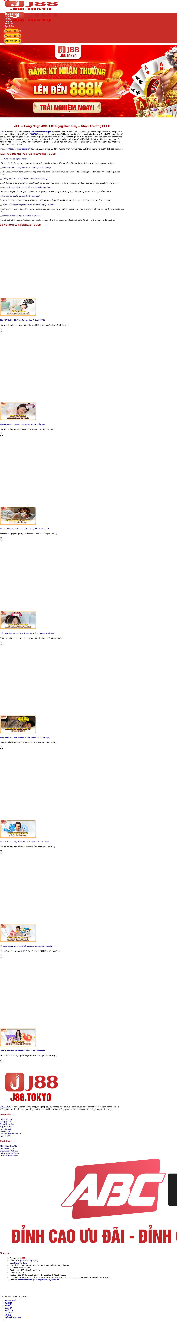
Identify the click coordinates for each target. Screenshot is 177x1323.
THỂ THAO (10, 23)
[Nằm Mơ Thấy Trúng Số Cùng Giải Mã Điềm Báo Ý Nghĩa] (18, 419)
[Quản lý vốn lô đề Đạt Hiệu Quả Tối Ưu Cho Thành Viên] (18, 1046)
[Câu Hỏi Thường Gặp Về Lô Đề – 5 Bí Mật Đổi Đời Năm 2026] (18, 837)
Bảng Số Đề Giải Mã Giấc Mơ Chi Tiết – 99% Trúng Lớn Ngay (25, 737)
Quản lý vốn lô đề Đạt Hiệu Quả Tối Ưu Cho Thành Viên (22, 1050)
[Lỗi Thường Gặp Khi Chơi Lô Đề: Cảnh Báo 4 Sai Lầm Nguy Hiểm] (18, 941)
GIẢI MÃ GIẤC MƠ (13, 1317)
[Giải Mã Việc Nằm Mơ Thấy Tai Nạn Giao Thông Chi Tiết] (18, 315)
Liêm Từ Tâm (20, 1263)
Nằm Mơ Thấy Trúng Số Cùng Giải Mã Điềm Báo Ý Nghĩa (22, 424)
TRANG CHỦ (10, 14)
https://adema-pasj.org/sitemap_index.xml (39, 1279)
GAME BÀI (9, 26)
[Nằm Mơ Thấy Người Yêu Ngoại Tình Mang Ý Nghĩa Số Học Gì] (18, 524)
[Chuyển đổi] (1, 159)
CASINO (8, 16)
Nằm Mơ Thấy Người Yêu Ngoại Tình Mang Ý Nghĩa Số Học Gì (24, 529)
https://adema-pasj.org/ (19, 149)
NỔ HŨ (8, 19)
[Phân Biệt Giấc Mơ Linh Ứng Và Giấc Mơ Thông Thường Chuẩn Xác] (18, 628)
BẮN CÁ (8, 21)
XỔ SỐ (8, 28)
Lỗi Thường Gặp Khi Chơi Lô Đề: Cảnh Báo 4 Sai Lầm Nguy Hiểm (26, 946)
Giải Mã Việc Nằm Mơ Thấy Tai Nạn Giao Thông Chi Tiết (22, 320)
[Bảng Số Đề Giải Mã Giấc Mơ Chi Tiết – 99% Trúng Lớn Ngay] (18, 732)
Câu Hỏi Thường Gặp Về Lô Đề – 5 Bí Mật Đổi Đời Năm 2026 (24, 842)
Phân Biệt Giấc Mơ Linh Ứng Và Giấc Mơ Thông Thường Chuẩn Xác (27, 633)
